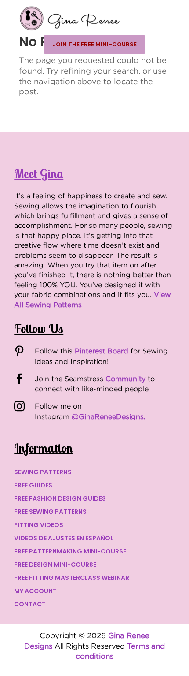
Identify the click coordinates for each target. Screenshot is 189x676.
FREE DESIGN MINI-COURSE (55, 565)
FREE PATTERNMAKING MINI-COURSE (70, 552)
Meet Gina (38, 173)
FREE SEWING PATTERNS (50, 512)
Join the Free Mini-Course (94, 44)
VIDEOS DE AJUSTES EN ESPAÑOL (63, 538)
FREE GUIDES (33, 486)
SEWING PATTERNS (43, 472)
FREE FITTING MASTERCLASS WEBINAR (71, 578)
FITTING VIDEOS (38, 525)
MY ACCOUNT (35, 591)
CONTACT (30, 605)
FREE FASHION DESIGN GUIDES (60, 499)
